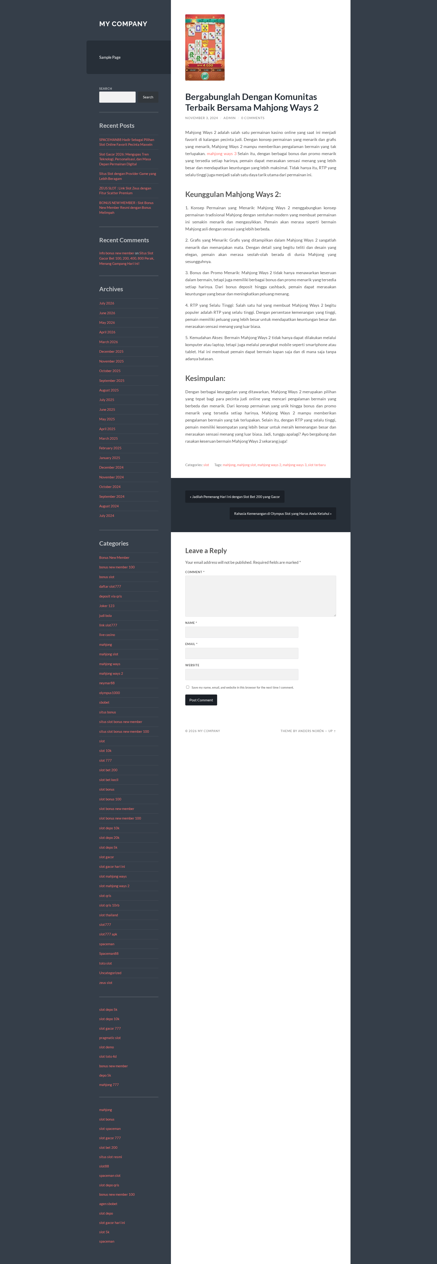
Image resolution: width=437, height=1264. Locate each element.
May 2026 (107, 322)
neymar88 (107, 683)
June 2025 (107, 409)
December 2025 (111, 351)
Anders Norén (311, 731)
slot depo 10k (109, 828)
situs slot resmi (110, 1157)
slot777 (105, 924)
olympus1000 (109, 693)
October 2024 (110, 487)
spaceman (106, 944)
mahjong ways (109, 664)
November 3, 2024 (201, 118)
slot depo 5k (108, 847)
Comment (195, 572)
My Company (123, 24)
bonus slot (106, 577)
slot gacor (106, 857)
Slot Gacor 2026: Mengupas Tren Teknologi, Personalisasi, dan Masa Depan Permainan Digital (125, 159)
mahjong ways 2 (111, 673)
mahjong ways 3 (221, 153)
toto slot (105, 963)
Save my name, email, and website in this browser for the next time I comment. (243, 687)
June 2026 (107, 313)
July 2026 (106, 303)
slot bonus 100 (110, 799)
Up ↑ (332, 731)
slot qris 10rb (109, 905)
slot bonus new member (116, 809)
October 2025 (110, 371)
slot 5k (104, 1232)
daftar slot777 (110, 586)
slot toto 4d (108, 1056)
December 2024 (111, 467)
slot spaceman (110, 1128)
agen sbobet (108, 1204)
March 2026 (108, 342)
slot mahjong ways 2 (114, 886)
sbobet (104, 702)
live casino (107, 635)
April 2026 (107, 332)
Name (191, 623)
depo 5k (105, 1075)
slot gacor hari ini (112, 866)
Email (191, 644)
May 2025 (107, 419)
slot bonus (106, 789)
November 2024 (111, 477)
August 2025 (109, 390)
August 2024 (109, 506)
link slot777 (108, 625)
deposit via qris (110, 596)
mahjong (105, 644)
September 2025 (111, 380)
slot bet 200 (108, 770)
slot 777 (105, 760)
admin (230, 118)
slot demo (106, 1047)
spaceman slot (110, 1175)
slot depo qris (109, 1185)
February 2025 (110, 448)
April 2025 (107, 429)
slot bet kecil (108, 780)
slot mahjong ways (113, 876)
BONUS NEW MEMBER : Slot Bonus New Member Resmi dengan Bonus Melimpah (126, 207)
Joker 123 (106, 606)
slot (102, 741)
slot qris (105, 896)
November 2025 (111, 361)
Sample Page (110, 57)
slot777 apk (108, 934)
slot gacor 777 (110, 1028)
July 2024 (106, 515)
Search (105, 88)
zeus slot (105, 983)
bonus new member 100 (117, 567)
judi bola (105, 615)
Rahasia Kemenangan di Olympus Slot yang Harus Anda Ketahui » (283, 513)
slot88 (104, 1166)
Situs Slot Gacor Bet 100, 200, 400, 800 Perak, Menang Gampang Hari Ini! (126, 258)
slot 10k (105, 750)
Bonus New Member (114, 557)
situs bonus (107, 712)
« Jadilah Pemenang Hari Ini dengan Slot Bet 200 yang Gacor (235, 497)
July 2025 (106, 400)
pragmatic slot (110, 1038)
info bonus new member (116, 253)
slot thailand (108, 915)
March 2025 (108, 438)
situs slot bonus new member (120, 722)
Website (192, 665)
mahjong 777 (109, 1085)
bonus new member (113, 1066)
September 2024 (111, 496)
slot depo (106, 1213)
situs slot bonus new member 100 (124, 731)
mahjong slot (108, 654)
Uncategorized (110, 973)
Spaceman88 (109, 953)
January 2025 (109, 458)
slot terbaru (317, 465)
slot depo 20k (109, 837)
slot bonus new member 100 (120, 818)
